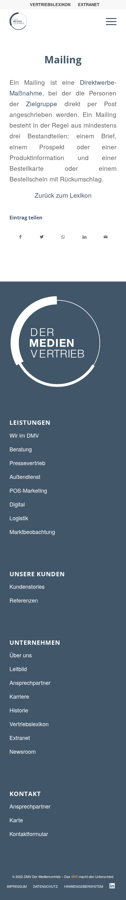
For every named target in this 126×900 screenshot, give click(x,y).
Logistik (18, 518)
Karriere (19, 696)
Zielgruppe (41, 103)
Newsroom (22, 751)
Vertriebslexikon (29, 724)
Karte (16, 820)
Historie (18, 710)
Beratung (20, 449)
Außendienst (24, 476)
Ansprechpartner (29, 682)
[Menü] (108, 21)
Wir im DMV (24, 435)
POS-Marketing (28, 490)
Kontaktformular (28, 834)
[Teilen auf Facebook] (20, 237)
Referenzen (23, 600)
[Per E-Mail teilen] (105, 237)
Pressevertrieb (27, 463)
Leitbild (18, 669)
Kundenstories (27, 586)
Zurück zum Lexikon (63, 195)
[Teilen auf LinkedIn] (84, 237)
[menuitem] (50, 4)
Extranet (19, 737)
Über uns (20, 655)
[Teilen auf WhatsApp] (63, 237)
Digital (17, 504)
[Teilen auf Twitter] (42, 237)
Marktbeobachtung (32, 532)
